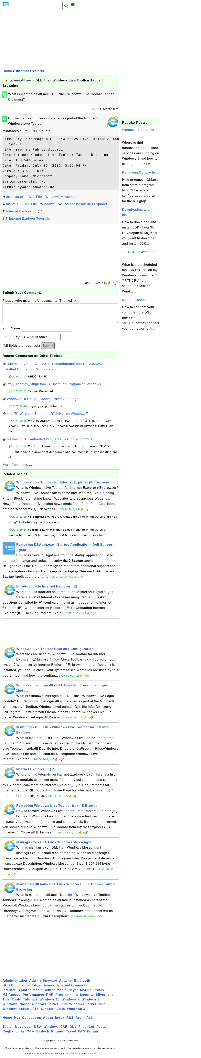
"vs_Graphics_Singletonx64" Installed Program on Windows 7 (55, 384)
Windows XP (77, 1008)
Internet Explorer (30, 71)
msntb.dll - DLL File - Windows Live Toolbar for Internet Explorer (56, 204)
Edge (36, 985)
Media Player (67, 990)
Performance (33, 994)
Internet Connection (74, 985)
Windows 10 (50, 999)
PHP (49, 994)
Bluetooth (82, 980)
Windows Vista (52, 1008)
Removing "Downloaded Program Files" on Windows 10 (51, 439)
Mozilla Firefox (92, 990)
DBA (38, 1026)
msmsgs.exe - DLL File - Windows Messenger (42, 196)
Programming (66, 994)
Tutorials (30, 999)
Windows (51, 1026)
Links (20, 1031)
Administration (15, 980)
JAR (64, 1026)
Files (83, 1026)
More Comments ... (17, 464)
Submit (48, 345)
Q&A (30, 1031)
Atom (80, 1017)
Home (7, 71)
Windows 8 (91, 999)
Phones (57, 1031)
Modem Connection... (138, 300)
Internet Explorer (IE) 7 (24, 211)
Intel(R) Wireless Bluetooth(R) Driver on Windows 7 (47, 413)
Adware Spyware (43, 980)
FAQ (81, 1031)
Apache (65, 980)
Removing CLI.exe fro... (140, 172)
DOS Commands (16, 985)
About (48, 1017)
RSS (70, 1017)
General (48, 985)
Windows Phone (16, 1004)
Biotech (42, 1031)
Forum (92, 1031)
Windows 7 (71, 999)
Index (59, 1017)
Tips (6, 999)
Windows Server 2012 (87, 1004)
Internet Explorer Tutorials (29, 218)
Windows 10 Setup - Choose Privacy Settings (42, 399)
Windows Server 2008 (49, 1004)
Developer (23, 1026)
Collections (31, 1017)
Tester (8, 1026)
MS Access (12, 994)
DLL (73, 1026)
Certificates (98, 1026)
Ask (89, 1017)
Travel (71, 1031)
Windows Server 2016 (20, 1008)
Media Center (44, 990)
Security (87, 994)
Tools (16, 999)
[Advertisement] (60, 38)
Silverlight (104, 994)
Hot (17, 1017)
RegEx (8, 1031)
